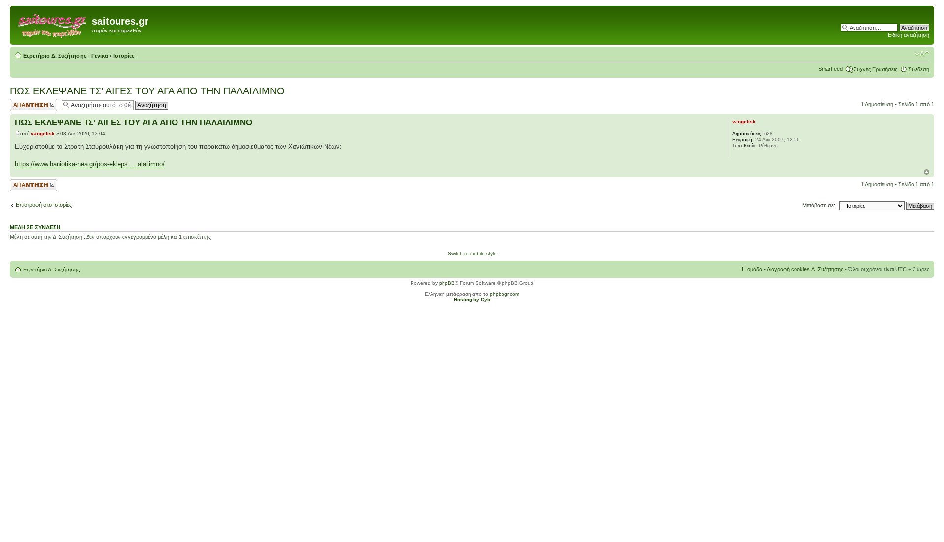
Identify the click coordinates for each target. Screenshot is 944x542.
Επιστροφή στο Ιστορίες (44, 205)
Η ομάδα (752, 269)
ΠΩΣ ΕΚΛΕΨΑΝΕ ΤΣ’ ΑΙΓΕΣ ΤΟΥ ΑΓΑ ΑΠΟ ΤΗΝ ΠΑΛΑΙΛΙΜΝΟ (147, 91)
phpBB (447, 283)
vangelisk (43, 133)
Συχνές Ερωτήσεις (875, 69)
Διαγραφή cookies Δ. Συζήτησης (805, 269)
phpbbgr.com (504, 294)
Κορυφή (926, 172)
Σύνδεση (918, 69)
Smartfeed (830, 69)
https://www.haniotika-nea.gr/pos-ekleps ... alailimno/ (90, 164)
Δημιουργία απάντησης (23, 105)
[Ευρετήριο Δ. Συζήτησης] (52, 24)
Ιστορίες (124, 56)
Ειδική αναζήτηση (908, 35)
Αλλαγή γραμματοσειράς (922, 53)
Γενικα (99, 56)
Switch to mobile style (472, 253)
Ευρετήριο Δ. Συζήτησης (55, 56)
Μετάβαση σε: (818, 205)
